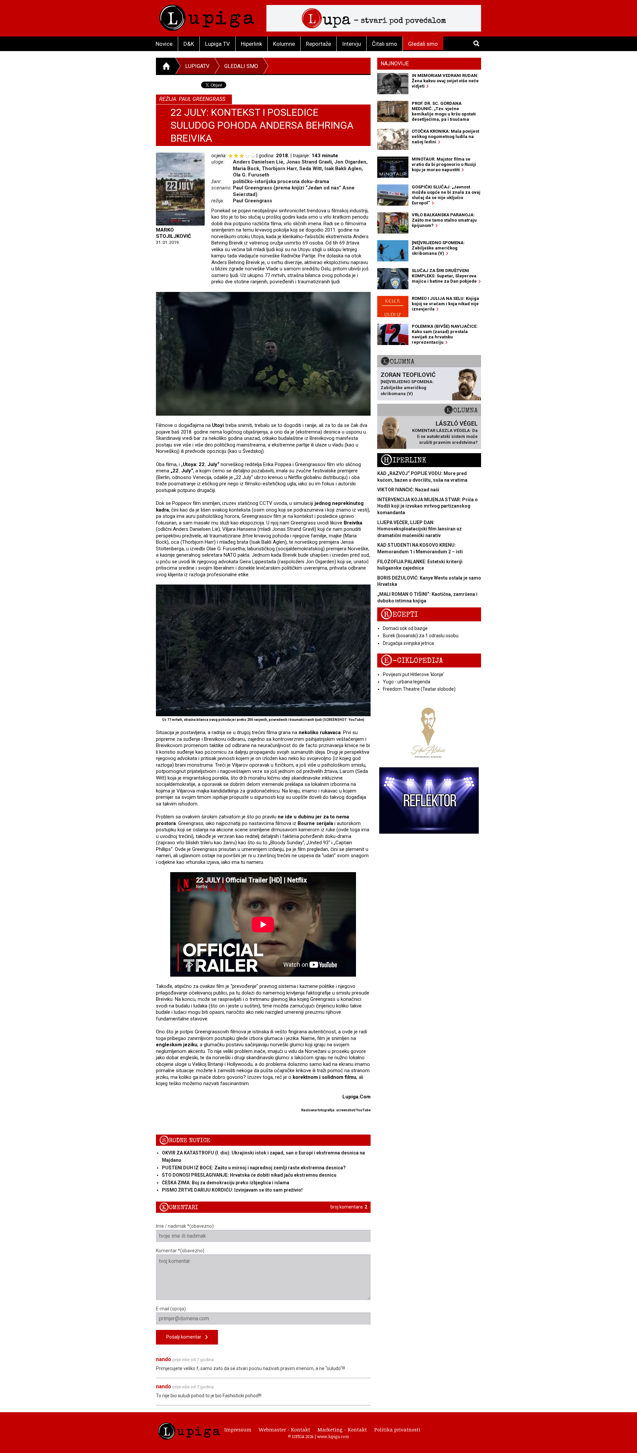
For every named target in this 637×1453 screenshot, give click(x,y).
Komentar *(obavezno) (180, 1250)
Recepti (399, 614)
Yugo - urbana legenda (406, 681)
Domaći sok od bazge (405, 628)
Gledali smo (423, 43)
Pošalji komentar (185, 1337)
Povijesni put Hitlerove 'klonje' (413, 674)
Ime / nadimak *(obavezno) (185, 1226)
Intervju (351, 43)
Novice (164, 43)
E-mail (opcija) (171, 1308)
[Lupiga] (207, 16)
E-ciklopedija (412, 661)
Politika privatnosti (397, 1429)
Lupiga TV (217, 43)
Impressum (237, 1429)
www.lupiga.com (333, 1436)
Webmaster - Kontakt (284, 1429)
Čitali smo (384, 43)
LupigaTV (197, 66)
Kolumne (284, 43)
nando (163, 1359)
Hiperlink (251, 43)
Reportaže (318, 43)
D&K (188, 43)
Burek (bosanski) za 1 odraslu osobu (421, 635)
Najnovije (395, 63)
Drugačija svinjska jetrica (408, 643)
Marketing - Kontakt (342, 1429)
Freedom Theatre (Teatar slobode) (419, 689)
